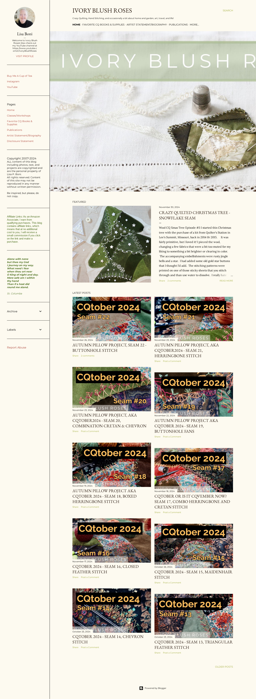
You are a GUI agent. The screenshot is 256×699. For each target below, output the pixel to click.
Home (76, 24)
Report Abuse (16, 347)
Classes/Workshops (18, 115)
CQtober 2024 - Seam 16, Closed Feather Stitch (105, 569)
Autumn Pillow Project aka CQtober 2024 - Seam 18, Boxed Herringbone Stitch (104, 496)
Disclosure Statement (20, 141)
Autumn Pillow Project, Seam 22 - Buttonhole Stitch (109, 347)
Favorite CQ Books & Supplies (103, 24)
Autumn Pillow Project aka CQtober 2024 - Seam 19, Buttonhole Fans (186, 426)
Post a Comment (172, 361)
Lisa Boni (24, 33)
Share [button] (162, 280)
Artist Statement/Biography (147, 24)
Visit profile (25, 56)
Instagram (13, 81)
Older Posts (224, 666)
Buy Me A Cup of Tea (19, 75)
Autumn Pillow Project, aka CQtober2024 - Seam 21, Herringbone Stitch (186, 350)
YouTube (12, 87)
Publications (178, 24)
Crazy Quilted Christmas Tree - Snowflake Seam (194, 215)
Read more (226, 280)
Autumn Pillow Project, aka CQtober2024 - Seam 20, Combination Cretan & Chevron (109, 420)
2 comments (174, 280)
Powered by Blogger (155, 688)
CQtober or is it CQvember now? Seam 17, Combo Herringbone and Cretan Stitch (192, 501)
